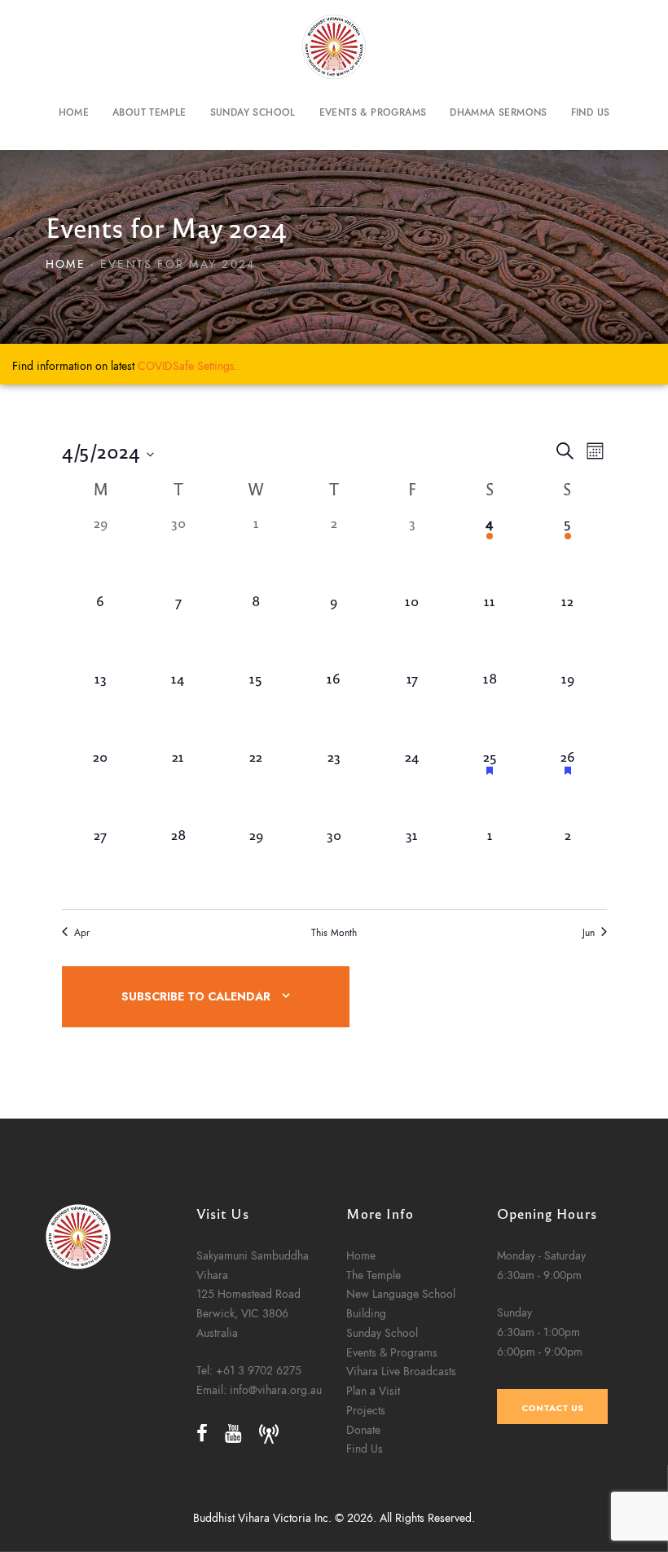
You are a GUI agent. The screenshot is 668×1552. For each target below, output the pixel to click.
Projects (365, 1410)
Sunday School (382, 1333)
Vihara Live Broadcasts (401, 1371)
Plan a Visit (373, 1391)
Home (66, 264)
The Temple (373, 1275)
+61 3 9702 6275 (258, 1370)
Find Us (364, 1448)
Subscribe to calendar (195, 997)
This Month (334, 932)
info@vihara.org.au (276, 1390)
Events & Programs (391, 1352)
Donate (363, 1430)
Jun (588, 932)
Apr (82, 932)
